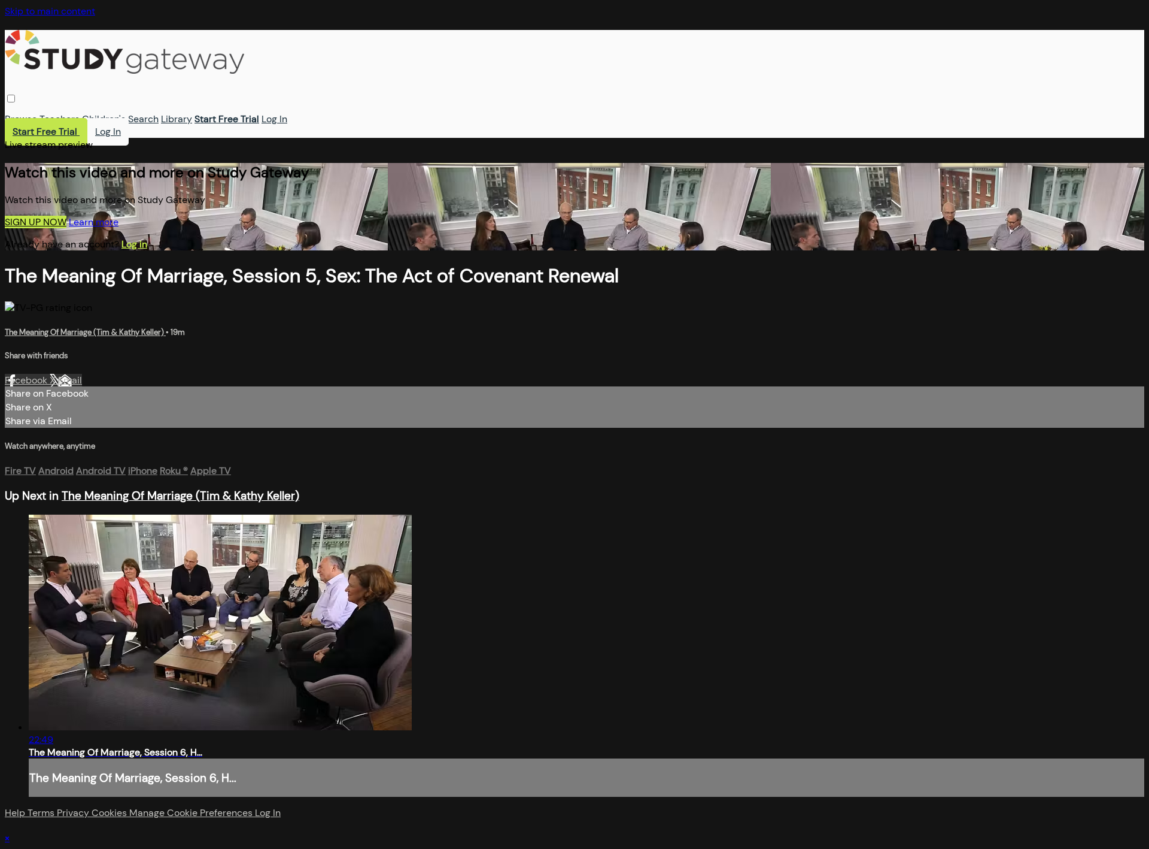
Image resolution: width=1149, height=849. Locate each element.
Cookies (110, 812)
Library (176, 119)
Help (16, 812)
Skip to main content (50, 11)
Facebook (27, 380)
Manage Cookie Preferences (192, 812)
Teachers (59, 119)
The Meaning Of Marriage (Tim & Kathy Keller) (85, 332)
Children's (104, 119)
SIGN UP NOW (35, 222)
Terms (42, 812)
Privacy (74, 812)
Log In (274, 119)
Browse (21, 119)
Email (70, 380)
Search (143, 119)
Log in (134, 244)
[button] (11, 98)
